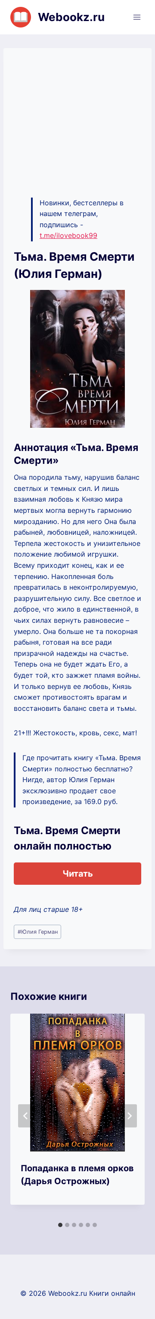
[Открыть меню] (137, 17)
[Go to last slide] (26, 1115)
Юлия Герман (38, 932)
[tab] (60, 1225)
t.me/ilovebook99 (68, 235)
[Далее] (129, 1115)
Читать (77, 873)
